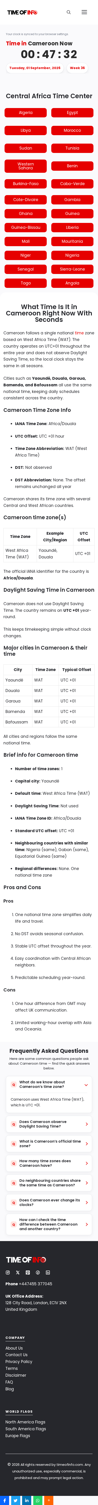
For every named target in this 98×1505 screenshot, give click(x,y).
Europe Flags (17, 1435)
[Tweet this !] (15, 1500)
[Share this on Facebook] (4, 1500)
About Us (14, 1348)
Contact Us (16, 1355)
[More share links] (48, 1500)
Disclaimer (15, 1375)
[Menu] (84, 12)
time (79, 333)
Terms (11, 1368)
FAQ (9, 1382)
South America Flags (25, 1429)
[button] (68, 12)
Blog (9, 1389)
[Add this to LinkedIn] (26, 1500)
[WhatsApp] (37, 1500)
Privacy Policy (18, 1361)
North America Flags (25, 1422)
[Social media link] (7, 1272)
